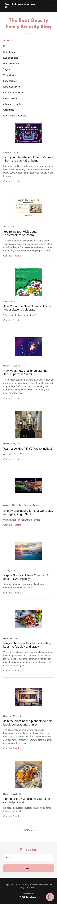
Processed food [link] (11, 63)
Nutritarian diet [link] (10, 58)
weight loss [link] (8, 110)
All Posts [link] (8, 40)
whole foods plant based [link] (15, 116)
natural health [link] (10, 98)
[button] (51, 6)
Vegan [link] (6, 69)
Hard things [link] (9, 52)
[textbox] (28, 857)
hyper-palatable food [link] (13, 92)
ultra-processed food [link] (13, 104)
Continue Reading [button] (12, 181)
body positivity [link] (10, 81)
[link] (20, 7)
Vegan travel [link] (9, 75)
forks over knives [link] (11, 87)
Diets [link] (5, 46)
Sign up (28, 868)
